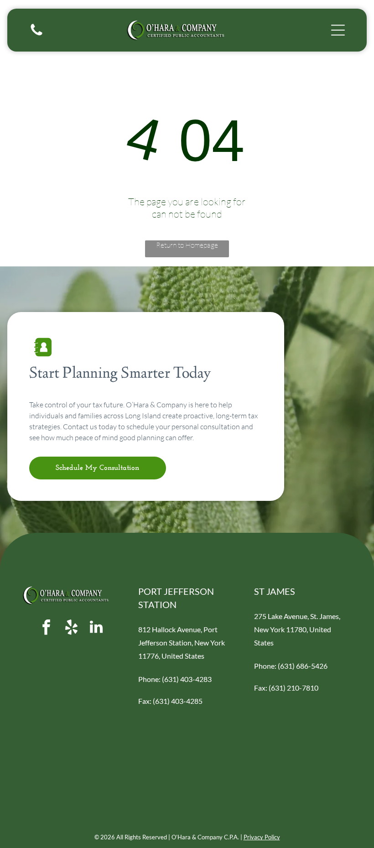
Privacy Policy (262, 837)
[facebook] (46, 628)
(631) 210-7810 (293, 687)
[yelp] (71, 628)
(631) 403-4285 (178, 701)
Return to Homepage (187, 245)
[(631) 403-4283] (36, 34)
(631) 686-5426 (302, 665)
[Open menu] (338, 30)
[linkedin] (96, 628)
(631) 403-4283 (187, 679)
